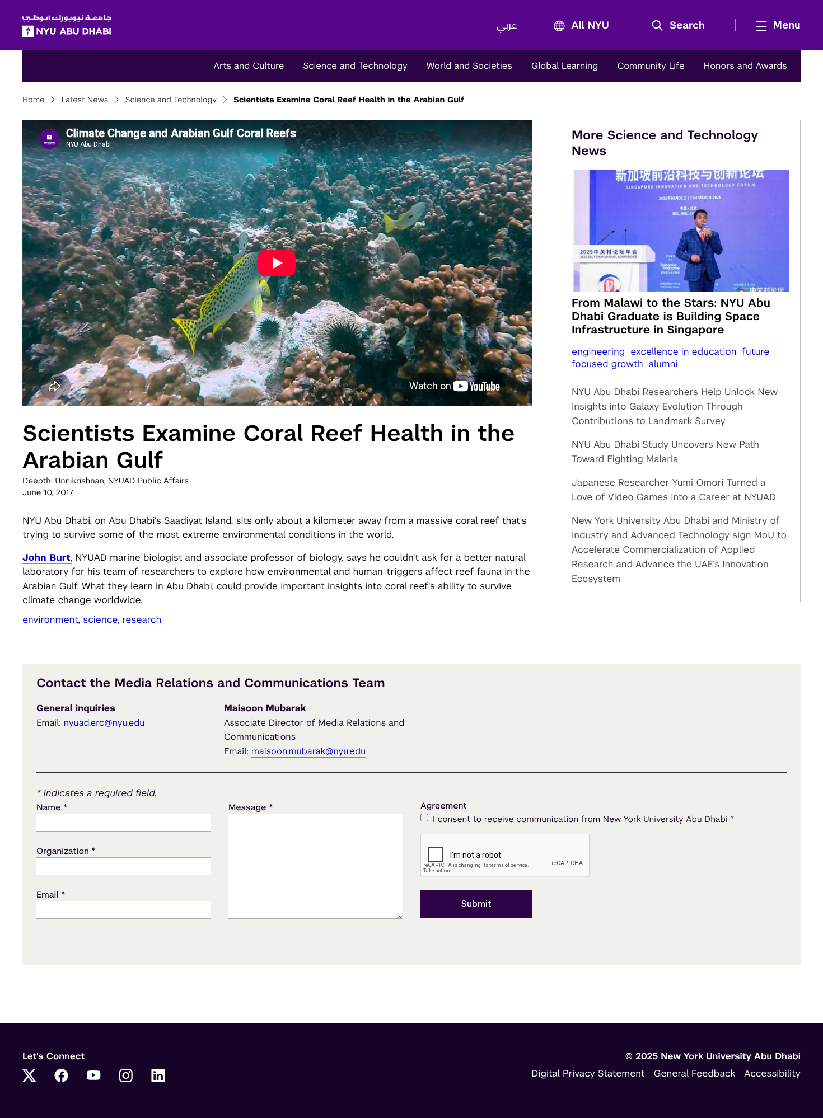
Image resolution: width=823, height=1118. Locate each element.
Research (141, 619)
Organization (66, 851)
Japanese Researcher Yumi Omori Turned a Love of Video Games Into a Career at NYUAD (674, 489)
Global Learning (564, 66)
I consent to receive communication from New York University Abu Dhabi (583, 819)
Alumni (663, 364)
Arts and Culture (248, 66)
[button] (682, 26)
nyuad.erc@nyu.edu (104, 723)
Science (100, 619)
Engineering (598, 351)
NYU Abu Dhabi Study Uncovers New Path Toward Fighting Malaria (665, 451)
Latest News (85, 100)
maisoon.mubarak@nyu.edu (308, 751)
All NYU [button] (590, 26)
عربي (507, 26)
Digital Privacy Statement (587, 1073)
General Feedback (695, 1073)
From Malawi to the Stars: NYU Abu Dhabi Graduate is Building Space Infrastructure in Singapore (671, 316)
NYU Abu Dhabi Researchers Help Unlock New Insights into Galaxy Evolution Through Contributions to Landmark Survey (675, 406)
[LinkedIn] (158, 1077)
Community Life (650, 66)
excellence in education (683, 351)
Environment (50, 619)
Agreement (443, 806)
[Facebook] (62, 1077)
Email (50, 894)
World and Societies (469, 66)
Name (51, 807)
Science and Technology (355, 66)
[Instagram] (126, 1077)
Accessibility (772, 1073)
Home (33, 100)
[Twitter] (29, 1077)
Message (250, 807)
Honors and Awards (745, 66)
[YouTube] (93, 1077)
